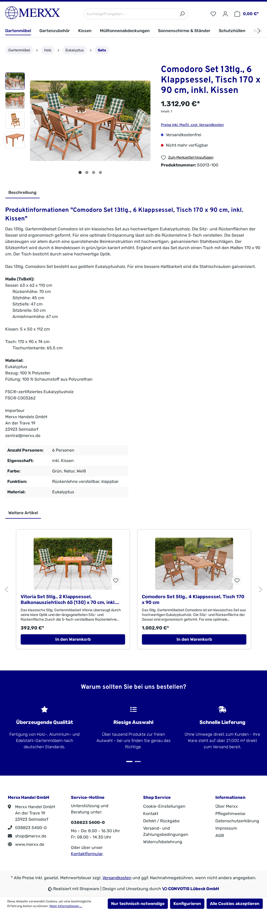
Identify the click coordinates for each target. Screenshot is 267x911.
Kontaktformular (86, 853)
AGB (219, 835)
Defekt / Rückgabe (161, 820)
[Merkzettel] (213, 14)
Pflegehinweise (230, 813)
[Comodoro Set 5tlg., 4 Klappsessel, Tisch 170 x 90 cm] (194, 564)
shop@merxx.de (30, 836)
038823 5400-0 (30, 827)
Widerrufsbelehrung (162, 841)
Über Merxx (226, 806)
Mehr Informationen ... (66, 906)
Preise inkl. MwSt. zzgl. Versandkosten (192, 125)
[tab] (22, 192)
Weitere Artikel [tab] (23, 512)
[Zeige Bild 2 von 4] (86, 172)
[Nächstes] (145, 121)
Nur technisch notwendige (138, 903)
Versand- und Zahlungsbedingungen (165, 831)
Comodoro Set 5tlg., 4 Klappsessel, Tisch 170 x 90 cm (193, 599)
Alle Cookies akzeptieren (234, 903)
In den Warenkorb (73, 639)
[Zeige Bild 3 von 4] (93, 172)
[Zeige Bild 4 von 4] (100, 172)
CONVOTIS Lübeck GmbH (193, 888)
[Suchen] (182, 14)
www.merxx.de (29, 844)
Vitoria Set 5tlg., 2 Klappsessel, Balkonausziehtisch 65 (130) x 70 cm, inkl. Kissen (68, 599)
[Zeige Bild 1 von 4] (80, 172)
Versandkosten (116, 877)
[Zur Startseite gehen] (32, 12)
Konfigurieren (187, 903)
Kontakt (150, 813)
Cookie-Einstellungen (164, 806)
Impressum (226, 828)
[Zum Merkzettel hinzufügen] (116, 580)
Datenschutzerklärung (237, 820)
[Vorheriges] (35, 121)
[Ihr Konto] (225, 14)
